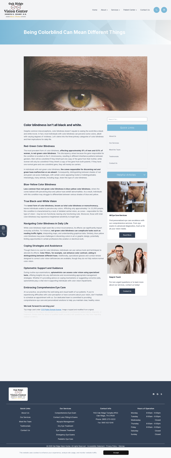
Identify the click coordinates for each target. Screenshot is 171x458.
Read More (127, 235)
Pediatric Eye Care (65, 439)
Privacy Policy (111, 446)
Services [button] (114, 10)
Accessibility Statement (95, 446)
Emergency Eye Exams (65, 435)
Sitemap (122, 446)
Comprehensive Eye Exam (65, 413)
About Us (112, 136)
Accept (116, 453)
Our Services (114, 143)
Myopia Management (65, 422)
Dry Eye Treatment (65, 426)
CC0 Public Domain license (51, 310)
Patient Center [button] (129, 10)
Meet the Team (114, 150)
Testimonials (114, 156)
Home (94, 10)
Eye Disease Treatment (65, 430)
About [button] (103, 10)
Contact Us (145, 10)
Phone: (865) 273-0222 (105, 419)
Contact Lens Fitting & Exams (65, 417)
